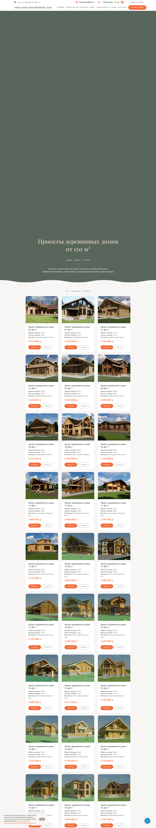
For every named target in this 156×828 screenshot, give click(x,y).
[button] (137, 7)
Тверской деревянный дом (33, 7)
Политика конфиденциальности (26, 823)
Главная (69, 260)
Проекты (77, 260)
